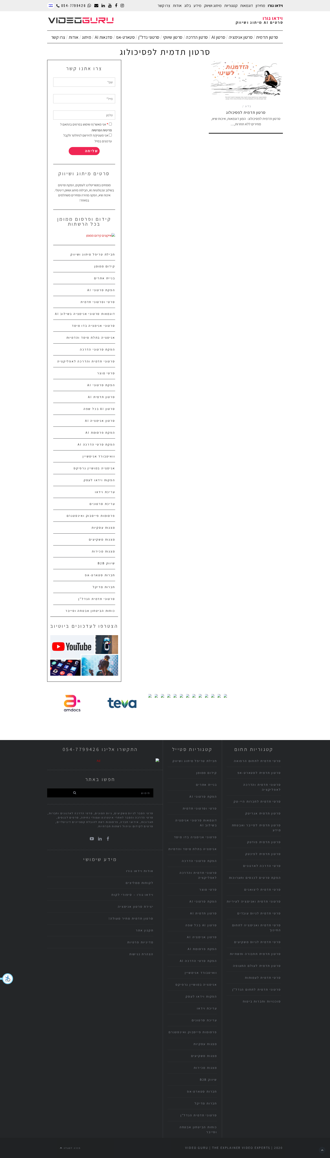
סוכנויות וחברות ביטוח (262, 1001)
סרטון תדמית (267, 37)
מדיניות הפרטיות (102, 130)
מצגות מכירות (103, 551)
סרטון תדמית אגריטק (263, 813)
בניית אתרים (104, 278)
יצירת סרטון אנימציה (135, 907)
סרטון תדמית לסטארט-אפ (259, 773)
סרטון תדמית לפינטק (263, 854)
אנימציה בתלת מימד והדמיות (90, 337)
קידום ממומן (104, 266)
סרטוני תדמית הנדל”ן (96, 599)
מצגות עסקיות (103, 528)
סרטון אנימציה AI (100, 421)
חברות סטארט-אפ (100, 575)
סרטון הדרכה (197, 37)
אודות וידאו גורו (140, 871)
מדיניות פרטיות (140, 942)
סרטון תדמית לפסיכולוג (246, 112)
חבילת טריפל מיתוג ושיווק (92, 254)
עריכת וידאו (105, 492)
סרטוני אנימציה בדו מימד (93, 326)
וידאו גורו (275, 5)
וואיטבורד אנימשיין (99, 456)
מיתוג (86, 37)
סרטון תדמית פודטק (264, 842)
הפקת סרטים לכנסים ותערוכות (255, 878)
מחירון (260, 5)
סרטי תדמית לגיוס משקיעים (257, 942)
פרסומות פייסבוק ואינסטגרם (91, 516)
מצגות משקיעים (102, 539)
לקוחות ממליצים (139, 883)
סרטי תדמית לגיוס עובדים (259, 913)
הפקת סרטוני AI (101, 290)
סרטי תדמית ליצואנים (262, 889)
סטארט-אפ (125, 37)
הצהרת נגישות (141, 954)
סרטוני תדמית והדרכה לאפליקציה (86, 361)
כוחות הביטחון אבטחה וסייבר (90, 611)
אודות (74, 37)
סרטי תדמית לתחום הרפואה (257, 761)
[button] (6, 978)
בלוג (187, 5)
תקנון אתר (144, 930)
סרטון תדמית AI (101, 397)
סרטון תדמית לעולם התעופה (257, 966)
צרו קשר (164, 5)
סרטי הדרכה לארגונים (262, 866)
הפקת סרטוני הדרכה (97, 349)
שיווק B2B (106, 563)
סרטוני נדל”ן (148, 37)
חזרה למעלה (72, 1148)
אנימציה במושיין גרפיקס (94, 468)
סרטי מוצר (106, 373)
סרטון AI (218, 37)
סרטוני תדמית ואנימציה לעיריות (254, 901)
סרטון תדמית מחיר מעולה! (131, 918)
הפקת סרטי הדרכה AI (96, 444)
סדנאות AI (103, 37)
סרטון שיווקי (173, 37)
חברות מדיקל (104, 587)
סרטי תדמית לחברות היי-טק (257, 801)
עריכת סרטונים (102, 504)
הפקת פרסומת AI (100, 433)
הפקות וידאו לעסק (99, 480)
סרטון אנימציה (241, 37)
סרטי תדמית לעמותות (263, 978)
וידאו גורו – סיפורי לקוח (132, 895)
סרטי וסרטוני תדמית (98, 302)
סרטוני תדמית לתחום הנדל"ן (256, 989)
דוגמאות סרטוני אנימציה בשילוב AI (85, 314)
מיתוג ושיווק (213, 5)
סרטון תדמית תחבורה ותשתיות (255, 954)
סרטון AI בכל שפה (99, 409)
